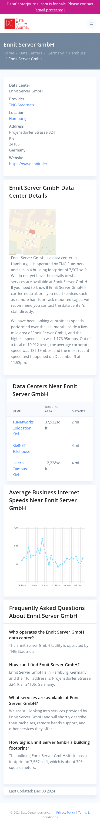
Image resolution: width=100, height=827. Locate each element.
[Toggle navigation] (92, 23)
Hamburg (77, 53)
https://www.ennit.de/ (28, 163)
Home (8, 53)
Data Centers (30, 53)
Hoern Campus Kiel (20, 468)
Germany (55, 53)
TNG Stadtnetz (21, 104)
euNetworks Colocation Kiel (23, 428)
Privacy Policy (65, 812)
